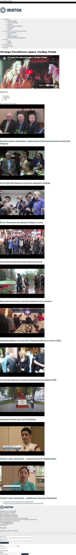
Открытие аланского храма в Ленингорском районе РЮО (28, 380)
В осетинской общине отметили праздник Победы (25, 183)
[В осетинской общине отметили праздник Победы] (22, 179)
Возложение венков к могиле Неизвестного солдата (26, 301)
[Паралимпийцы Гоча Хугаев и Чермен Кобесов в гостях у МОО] (22, 337)
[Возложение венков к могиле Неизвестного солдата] (22, 297)
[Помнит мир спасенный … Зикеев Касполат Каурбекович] (22, 455)
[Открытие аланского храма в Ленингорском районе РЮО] (22, 376)
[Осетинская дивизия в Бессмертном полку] (22, 258)
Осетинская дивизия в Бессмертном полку (21, 261)
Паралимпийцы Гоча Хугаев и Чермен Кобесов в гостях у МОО (30, 340)
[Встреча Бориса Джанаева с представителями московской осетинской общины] (22, 137)
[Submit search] (18, 546)
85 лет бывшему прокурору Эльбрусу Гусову (21, 222)
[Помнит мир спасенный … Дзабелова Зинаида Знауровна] (22, 494)
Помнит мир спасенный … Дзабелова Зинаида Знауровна (28, 498)
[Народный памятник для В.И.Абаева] (22, 416)
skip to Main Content (5, 1)
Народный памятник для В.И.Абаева (18, 419)
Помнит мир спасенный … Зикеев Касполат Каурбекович (28, 458)
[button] (2, 2)
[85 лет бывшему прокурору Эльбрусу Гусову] (22, 219)
